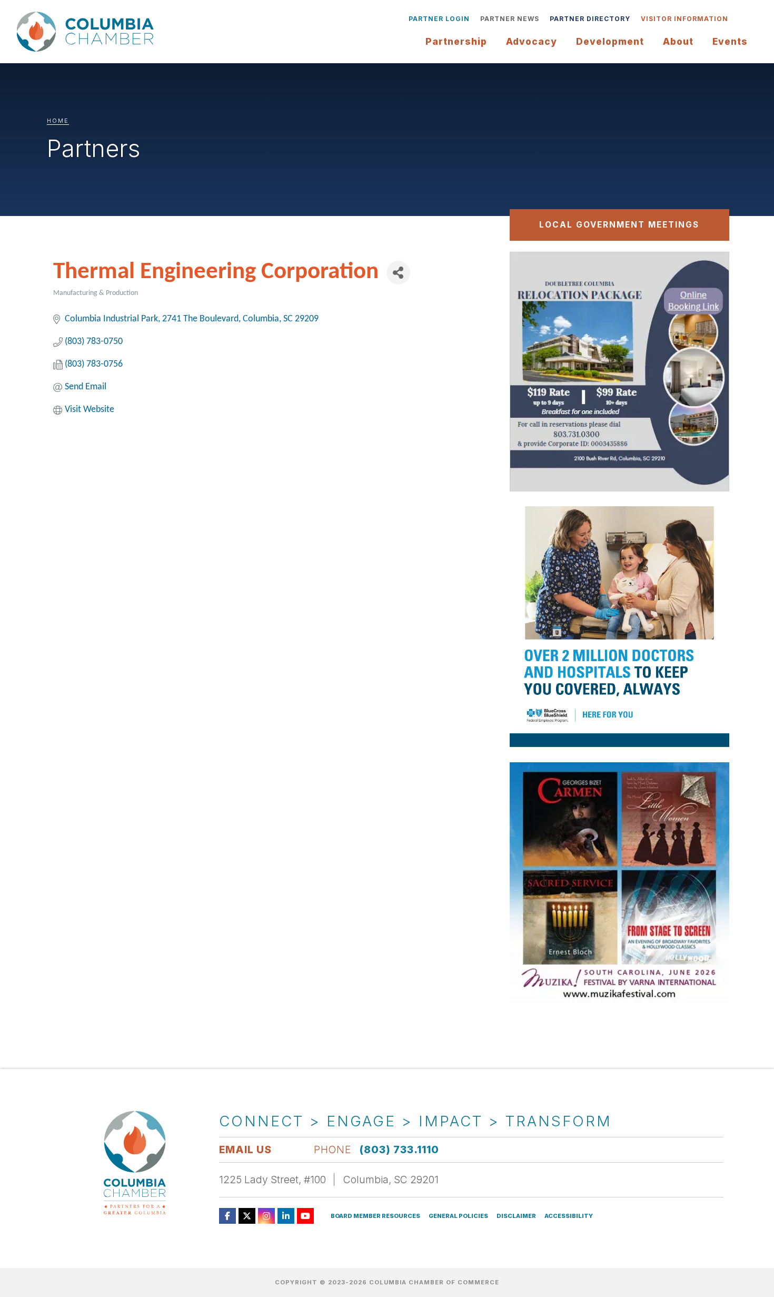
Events (730, 41)
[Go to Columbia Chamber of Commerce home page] (88, 31)
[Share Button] (398, 272)
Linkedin (285, 1216)
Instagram (266, 1216)
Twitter (247, 1216)
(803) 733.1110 (399, 1149)
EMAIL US (245, 1149)
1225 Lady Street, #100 (272, 1179)
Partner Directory (590, 19)
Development (610, 41)
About (678, 41)
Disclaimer (516, 1216)
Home (58, 120)
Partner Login (439, 19)
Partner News (509, 19)
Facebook (227, 1216)
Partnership (456, 41)
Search (741, 19)
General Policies (458, 1216)
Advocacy (531, 41)
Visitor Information (684, 19)
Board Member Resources (375, 1216)
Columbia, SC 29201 (391, 1179)
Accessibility (568, 1216)
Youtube (305, 1216)
